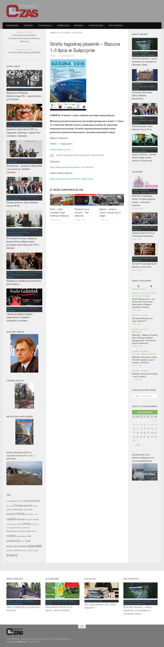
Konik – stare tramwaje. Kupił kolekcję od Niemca (59, 212)
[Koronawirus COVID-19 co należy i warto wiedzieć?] (62, 590)
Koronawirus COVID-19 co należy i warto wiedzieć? (58, 608)
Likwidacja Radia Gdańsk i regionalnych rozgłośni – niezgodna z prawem (19, 317)
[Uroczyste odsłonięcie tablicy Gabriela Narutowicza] (145, 75)
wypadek (35, 545)
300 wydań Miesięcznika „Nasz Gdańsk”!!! (142, 319)
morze (36, 514)
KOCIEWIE (144, 52)
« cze (137, 444)
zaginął (24, 550)
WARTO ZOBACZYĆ (148, 193)
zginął (36, 550)
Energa (18, 505)
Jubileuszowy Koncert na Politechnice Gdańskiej (143, 234)
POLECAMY (128, 603)
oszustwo (10, 524)
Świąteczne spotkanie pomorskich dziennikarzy (23, 282)
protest (28, 531)
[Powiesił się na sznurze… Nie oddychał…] (87, 200)
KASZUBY (66, 32)
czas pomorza (31, 500)
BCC (20, 501)
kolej (24, 510)
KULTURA (77, 32)
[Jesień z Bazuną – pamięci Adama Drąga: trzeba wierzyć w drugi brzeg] (145, 140)
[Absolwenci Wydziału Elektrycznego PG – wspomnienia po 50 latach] (24, 78)
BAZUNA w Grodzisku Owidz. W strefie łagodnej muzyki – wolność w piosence (143, 200)
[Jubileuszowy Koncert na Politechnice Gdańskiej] (145, 218)
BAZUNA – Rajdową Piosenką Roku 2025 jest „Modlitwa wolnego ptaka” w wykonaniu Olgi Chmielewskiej (144, 339)
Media (20, 513)
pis (15, 524)
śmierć (12, 555)
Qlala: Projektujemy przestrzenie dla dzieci (23, 608)
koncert (29, 509)
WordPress (21, 641)
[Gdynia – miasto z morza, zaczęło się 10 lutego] (111, 200)
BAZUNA (10, 160)
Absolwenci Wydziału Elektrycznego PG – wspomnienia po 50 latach (23, 96)
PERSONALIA (45, 25)
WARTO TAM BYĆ (13, 199)
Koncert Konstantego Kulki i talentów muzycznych (144, 265)
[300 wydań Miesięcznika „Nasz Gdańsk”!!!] (101, 590)
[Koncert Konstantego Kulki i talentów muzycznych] (145, 249)
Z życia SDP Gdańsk (141, 296)
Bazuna (14, 500)
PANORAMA (12, 25)
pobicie (19, 524)
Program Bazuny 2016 (60, 149)
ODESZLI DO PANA (148, 293)
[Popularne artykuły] (151, 286)
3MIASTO (54, 32)
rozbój (11, 535)
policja (27, 523)
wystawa (9, 550)
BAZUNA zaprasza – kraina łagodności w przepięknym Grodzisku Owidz (144, 61)
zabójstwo (18, 550)
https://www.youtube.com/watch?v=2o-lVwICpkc (71, 167)
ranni (34, 531)
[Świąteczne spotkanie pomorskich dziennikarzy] (24, 261)
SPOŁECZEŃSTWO (23, 126)
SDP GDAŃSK (115, 25)
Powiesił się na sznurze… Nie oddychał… (82, 212)
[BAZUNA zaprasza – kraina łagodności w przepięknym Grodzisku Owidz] (145, 44)
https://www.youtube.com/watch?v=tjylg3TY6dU (71, 178)
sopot (22, 541)
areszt (8, 501)
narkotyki (20, 519)
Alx (37, 641)
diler (7, 506)
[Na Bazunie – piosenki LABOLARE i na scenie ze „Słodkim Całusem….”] (24, 148)
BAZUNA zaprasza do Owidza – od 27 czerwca (145, 375)
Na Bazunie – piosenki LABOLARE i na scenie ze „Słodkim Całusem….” (24, 169)
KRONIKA (78, 25)
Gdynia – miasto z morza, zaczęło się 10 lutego (110, 212)
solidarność (13, 541)
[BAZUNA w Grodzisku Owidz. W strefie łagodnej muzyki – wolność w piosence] (145, 181)
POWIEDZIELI (63, 25)
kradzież (11, 514)
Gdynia (35, 506)
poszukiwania (25, 527)
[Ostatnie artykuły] (138, 286)
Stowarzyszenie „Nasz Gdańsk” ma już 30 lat (22, 204)
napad (10, 518)
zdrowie (30, 550)
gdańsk (27, 505)
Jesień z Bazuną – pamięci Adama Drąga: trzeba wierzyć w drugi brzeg (144, 157)
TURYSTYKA (140, 603)
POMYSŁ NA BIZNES (24, 601)
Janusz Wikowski (14, 509)
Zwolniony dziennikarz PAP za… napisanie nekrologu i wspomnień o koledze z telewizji (23, 132)
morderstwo (29, 514)
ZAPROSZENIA (96, 25)
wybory (22, 546)
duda (11, 506)
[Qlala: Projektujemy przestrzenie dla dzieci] (23, 590)
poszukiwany (12, 531)
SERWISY (28, 25)
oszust (36, 519)
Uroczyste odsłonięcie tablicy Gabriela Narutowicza (142, 95)
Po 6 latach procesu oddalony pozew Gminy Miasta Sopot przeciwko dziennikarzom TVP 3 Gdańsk (22, 243)
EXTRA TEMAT (12, 89)
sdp (29, 536)
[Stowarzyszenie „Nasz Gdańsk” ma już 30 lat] (24, 185)
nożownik (29, 519)
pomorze (16, 527)
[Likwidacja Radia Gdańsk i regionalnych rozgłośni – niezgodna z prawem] (24, 297)
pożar (21, 531)
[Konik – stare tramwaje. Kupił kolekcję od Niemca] (62, 200)
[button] (8, 353)
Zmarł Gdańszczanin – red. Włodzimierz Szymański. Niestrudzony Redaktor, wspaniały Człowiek (143, 303)
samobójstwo (21, 536)
